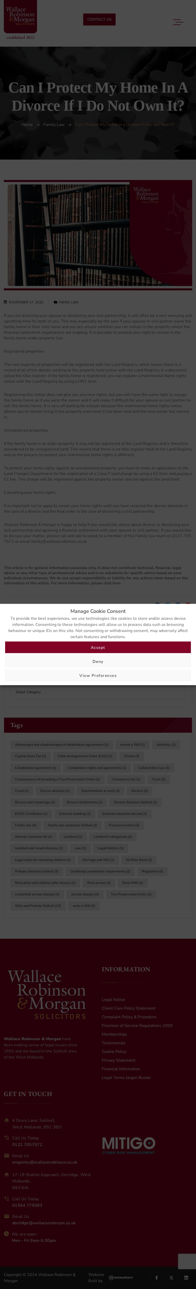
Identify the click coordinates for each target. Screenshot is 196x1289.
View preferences (98, 675)
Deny (98, 661)
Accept (98, 647)
